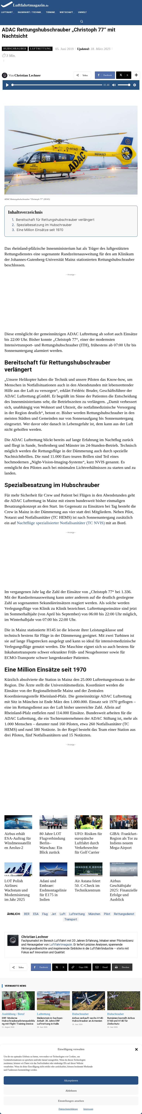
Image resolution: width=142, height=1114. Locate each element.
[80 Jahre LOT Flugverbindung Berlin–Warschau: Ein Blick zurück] (53, 822)
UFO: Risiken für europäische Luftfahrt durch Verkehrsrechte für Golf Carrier (88, 843)
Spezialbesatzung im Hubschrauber (44, 225)
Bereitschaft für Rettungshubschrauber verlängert (55, 220)
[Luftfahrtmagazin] (27, 4)
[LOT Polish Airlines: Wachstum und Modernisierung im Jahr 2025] (18, 869)
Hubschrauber (14, 48)
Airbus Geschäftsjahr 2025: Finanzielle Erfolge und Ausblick (123, 890)
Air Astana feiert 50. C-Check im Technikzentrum (87, 885)
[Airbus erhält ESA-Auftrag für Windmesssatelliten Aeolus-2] (18, 822)
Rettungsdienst (124, 914)
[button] (136, 1049)
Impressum (88, 1109)
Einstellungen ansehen (71, 1100)
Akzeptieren (71, 1080)
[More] (136, 75)
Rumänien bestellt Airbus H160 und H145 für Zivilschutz (121, 1021)
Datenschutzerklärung (68, 1109)
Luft (62, 914)
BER (26, 914)
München (94, 914)
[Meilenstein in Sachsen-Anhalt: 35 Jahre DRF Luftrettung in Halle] (53, 1000)
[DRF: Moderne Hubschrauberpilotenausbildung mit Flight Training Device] (18, 1000)
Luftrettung (40, 48)
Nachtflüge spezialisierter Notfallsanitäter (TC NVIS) (61, 523)
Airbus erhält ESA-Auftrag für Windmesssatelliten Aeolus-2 (17, 841)
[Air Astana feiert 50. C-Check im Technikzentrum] (88, 869)
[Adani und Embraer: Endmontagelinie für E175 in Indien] (53, 869)
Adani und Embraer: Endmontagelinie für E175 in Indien (53, 890)
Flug (45, 914)
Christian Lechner (27, 75)
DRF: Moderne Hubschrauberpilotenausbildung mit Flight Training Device (18, 1021)
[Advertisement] (71, 302)
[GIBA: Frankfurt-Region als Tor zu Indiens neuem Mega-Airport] (124, 822)
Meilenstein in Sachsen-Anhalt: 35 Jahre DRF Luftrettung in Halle (50, 1021)
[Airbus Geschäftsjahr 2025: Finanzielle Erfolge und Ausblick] (124, 869)
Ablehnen (71, 1090)
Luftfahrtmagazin (60, 944)
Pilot (107, 914)
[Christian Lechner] (5, 75)
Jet (53, 914)
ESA (35, 914)
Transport (70, 919)
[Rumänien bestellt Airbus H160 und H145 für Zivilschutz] (123, 1000)
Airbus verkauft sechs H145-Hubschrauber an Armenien (88, 1019)
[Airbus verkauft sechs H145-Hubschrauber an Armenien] (88, 1000)
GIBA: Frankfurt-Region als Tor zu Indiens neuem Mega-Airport (124, 841)
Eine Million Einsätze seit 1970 (40, 230)
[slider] (56, 85)
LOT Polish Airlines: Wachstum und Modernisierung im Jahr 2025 (17, 890)
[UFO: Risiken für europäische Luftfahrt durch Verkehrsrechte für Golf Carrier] (88, 822)
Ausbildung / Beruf (13, 1014)
